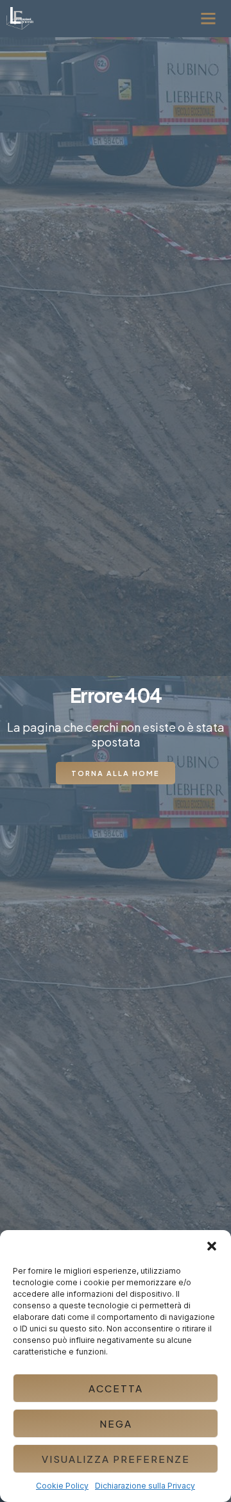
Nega (115, 1423)
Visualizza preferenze (116, 1459)
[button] (211, 1246)
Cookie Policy (62, 1485)
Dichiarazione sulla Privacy (145, 1485)
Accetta (116, 1388)
